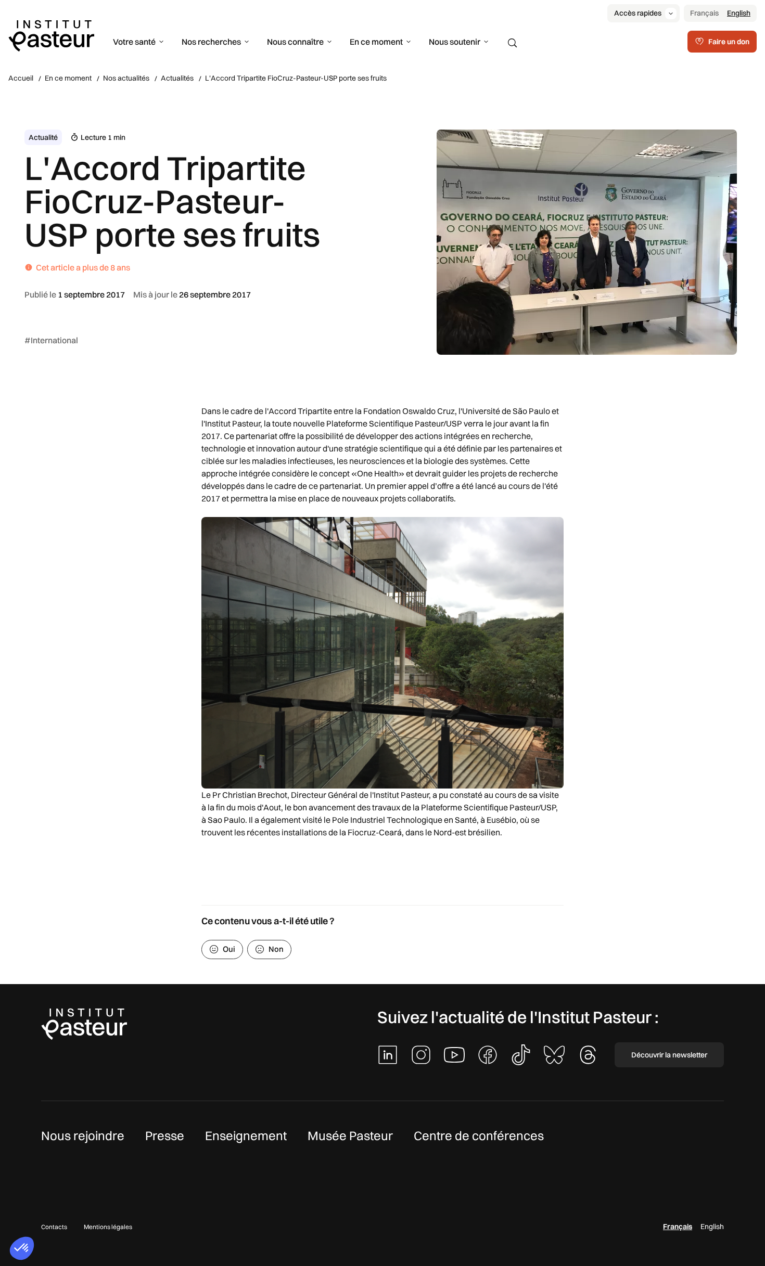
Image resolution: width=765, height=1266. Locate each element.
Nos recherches (211, 41)
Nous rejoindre (82, 1135)
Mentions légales (108, 1227)
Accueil (20, 78)
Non (276, 949)
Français (704, 13)
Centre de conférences (479, 1135)
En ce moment (376, 41)
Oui (229, 949)
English (738, 13)
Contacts (54, 1227)
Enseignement (246, 1135)
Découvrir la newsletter (669, 1055)
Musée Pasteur (350, 1135)
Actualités (177, 78)
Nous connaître (295, 41)
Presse (164, 1135)
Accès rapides (637, 13)
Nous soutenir (454, 41)
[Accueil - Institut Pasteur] (51, 35)
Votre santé (134, 41)
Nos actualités (126, 78)
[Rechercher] (512, 43)
